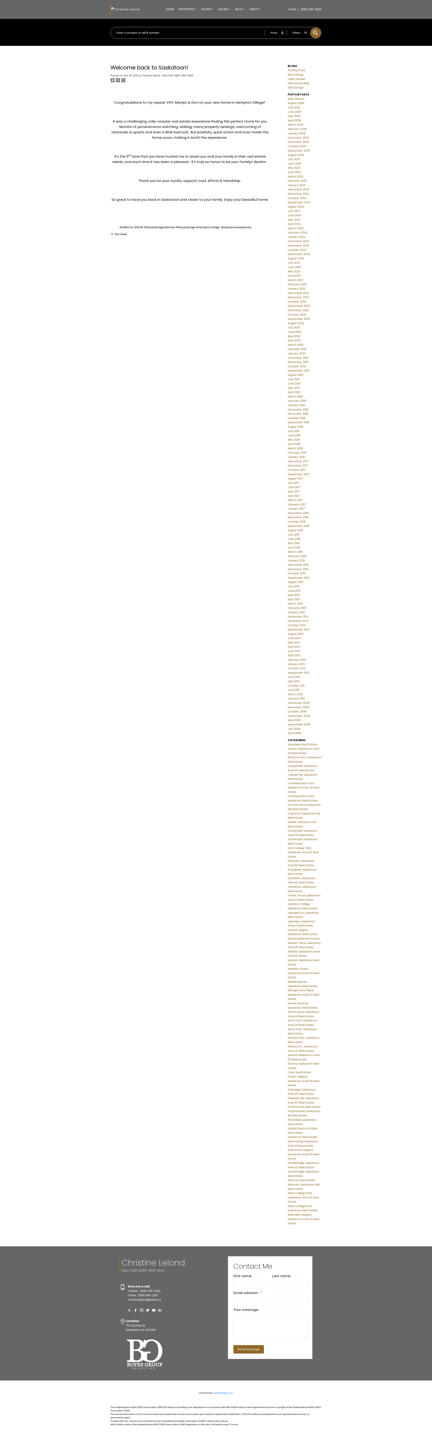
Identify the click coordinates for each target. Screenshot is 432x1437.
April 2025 (294, 172)
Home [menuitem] (170, 9)
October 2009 (297, 711)
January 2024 (297, 237)
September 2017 (298, 474)
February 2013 (297, 660)
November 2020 (298, 310)
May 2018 (294, 440)
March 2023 (295, 280)
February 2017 (297, 504)
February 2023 (297, 284)
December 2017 (298, 461)
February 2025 (297, 181)
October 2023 (297, 250)
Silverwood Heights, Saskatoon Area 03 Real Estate (303, 1154)
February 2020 (297, 349)
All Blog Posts (296, 70)
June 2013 (294, 651)
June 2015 (294, 591)
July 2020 (294, 327)
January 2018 (296, 457)
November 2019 (298, 362)
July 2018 (293, 431)
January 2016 (296, 560)
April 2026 (294, 120)
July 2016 (293, 535)
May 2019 (294, 388)
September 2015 (298, 578)
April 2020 (294, 340)
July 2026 (294, 107)
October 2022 (297, 302)
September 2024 (299, 202)
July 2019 (293, 379)
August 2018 (295, 427)
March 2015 (295, 604)
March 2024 (296, 228)
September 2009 (299, 716)
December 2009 (298, 703)
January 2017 (296, 509)
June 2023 (294, 267)
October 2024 (297, 198)
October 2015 (297, 573)
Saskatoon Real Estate (302, 1137)
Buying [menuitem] (206, 9)
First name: (242, 1276)
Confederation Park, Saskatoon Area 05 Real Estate (303, 787)
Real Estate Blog (298, 83)
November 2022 (298, 297)
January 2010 (296, 698)
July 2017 (293, 483)
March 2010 (295, 694)
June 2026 (294, 112)
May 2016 (294, 543)
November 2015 (298, 569)
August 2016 (295, 530)
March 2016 (295, 552)
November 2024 (298, 194)
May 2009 (294, 720)
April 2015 (294, 599)
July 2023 (294, 263)
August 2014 (295, 634)
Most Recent (296, 99)
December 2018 (298, 410)
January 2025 (297, 185)
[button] (129, 1310)
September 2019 (298, 371)
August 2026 (296, 103)
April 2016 (294, 548)
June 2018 (294, 435)
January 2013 (296, 664)
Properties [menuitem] (186, 9)
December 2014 (298, 617)
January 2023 (296, 289)
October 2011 (296, 686)
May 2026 (294, 116)
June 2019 (294, 384)
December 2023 (298, 241)
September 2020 (299, 319)
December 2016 (298, 513)
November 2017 (298, 465)
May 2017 (294, 491)
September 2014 (299, 630)
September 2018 (298, 422)
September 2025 (299, 151)
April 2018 (294, 444)
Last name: (281, 1276)
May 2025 (294, 168)
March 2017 (295, 500)
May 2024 (294, 220)
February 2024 (297, 232)
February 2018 (297, 453)
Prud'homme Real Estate (304, 1107)
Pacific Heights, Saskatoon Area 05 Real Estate (303, 1081)
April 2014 (294, 647)
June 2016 (294, 539)
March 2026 (295, 125)
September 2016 (298, 526)
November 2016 (298, 517)
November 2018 (298, 414)
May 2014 (294, 642)
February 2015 (297, 608)
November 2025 (298, 142)
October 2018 (297, 418)
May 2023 (294, 271)
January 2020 (297, 353)
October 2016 (297, 522)
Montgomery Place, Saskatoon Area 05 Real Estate (303, 994)
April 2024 (294, 224)
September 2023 (299, 254)
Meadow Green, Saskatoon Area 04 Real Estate (303, 973)
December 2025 (298, 138)
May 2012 (294, 681)
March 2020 (295, 345)
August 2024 (296, 207)
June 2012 (294, 677)
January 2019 (296, 405)
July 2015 (293, 586)
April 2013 (294, 655)
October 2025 (297, 146)
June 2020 (294, 332)
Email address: (246, 1293)
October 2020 (297, 315)
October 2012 (296, 668)
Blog (239, 9)
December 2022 (298, 293)
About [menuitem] (254, 9)
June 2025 (294, 164)
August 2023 (296, 258)
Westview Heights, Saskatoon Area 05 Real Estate (303, 1219)
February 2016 (297, 556)
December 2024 (298, 189)
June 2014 (294, 638)
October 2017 (297, 470)
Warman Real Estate (301, 1180)
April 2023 (294, 276)
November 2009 (298, 707)
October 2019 (296, 366)
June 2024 (294, 215)
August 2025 (296, 155)
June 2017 (294, 487)
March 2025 (295, 177)
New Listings (296, 75)
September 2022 (299, 306)
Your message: (246, 1309)
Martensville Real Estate (304, 939)
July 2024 (294, 211)
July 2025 (294, 159)
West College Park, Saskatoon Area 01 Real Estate (303, 1197)
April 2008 (294, 733)
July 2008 (294, 729)
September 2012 (298, 673)
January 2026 (297, 133)
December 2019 (298, 358)
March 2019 (295, 397)
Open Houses (296, 79)
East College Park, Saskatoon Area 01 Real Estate (303, 852)
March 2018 (295, 448)
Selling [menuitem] (223, 9)
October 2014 (297, 625)
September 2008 (299, 724)
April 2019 (294, 392)
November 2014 (298, 621)
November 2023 (298, 245)
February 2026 (297, 129)
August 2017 (295, 478)
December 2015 (298, 565)
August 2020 (296, 323)
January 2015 (296, 612)
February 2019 (297, 401)
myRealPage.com (223, 1392)
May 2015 (294, 595)
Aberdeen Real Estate (302, 744)
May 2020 (294, 336)
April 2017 (294, 496)
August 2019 (295, 375)
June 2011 (294, 690)
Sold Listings (295, 88)
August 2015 (295, 582)
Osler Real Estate (299, 1072)
